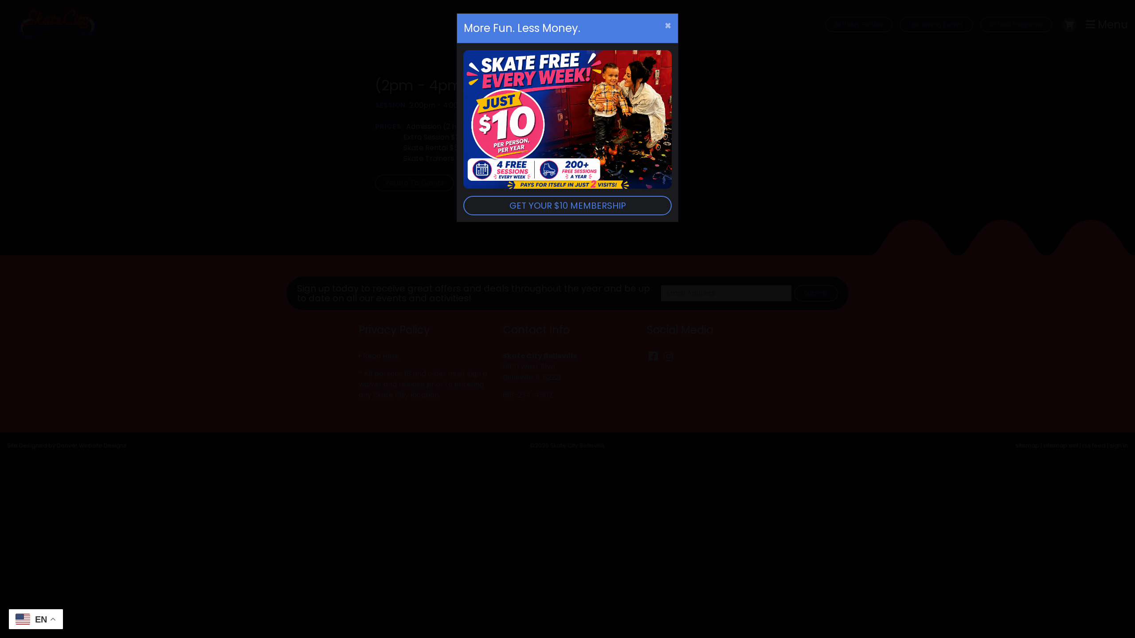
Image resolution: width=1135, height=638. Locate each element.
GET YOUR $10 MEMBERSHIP (567, 205)
